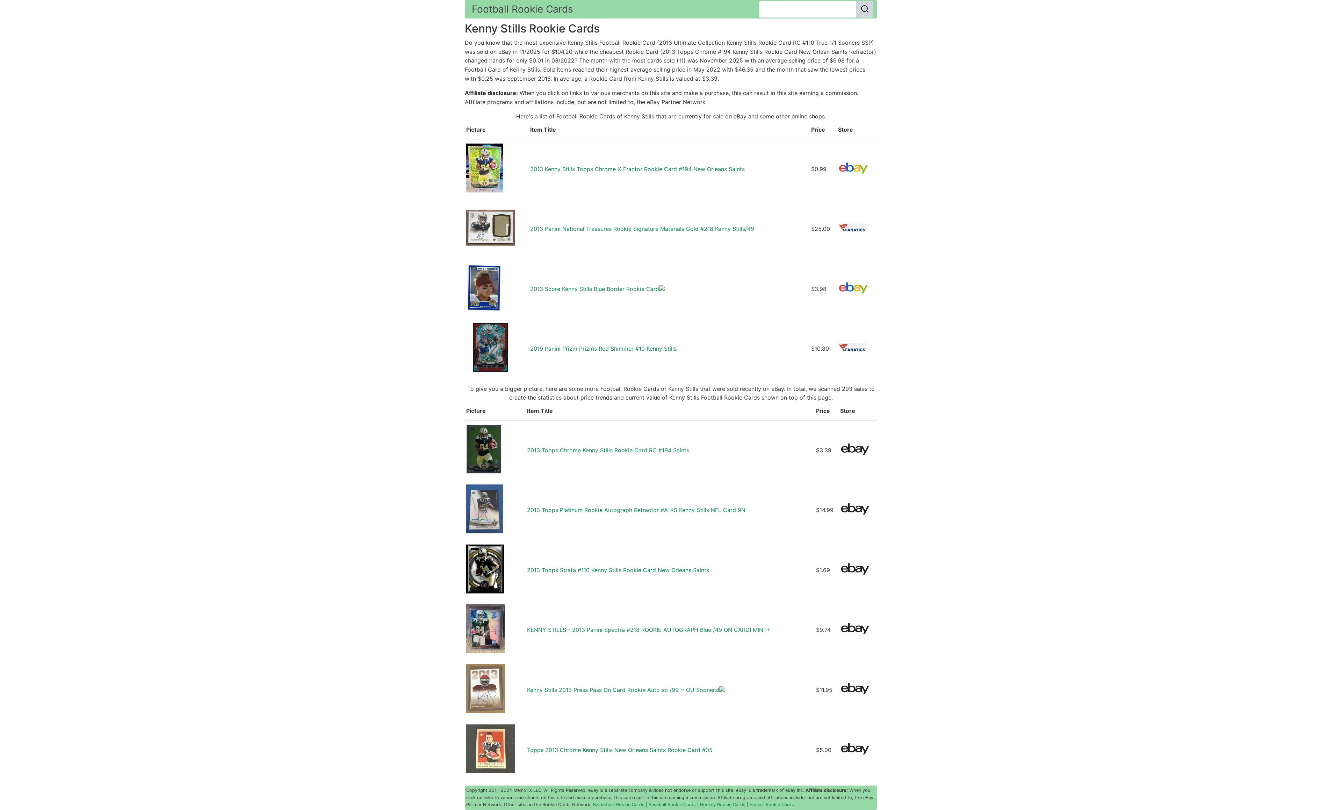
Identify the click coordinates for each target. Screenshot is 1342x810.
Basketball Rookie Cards (618, 804)
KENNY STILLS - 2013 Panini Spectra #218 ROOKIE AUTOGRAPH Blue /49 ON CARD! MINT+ (648, 629)
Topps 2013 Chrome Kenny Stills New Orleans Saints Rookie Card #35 (620, 749)
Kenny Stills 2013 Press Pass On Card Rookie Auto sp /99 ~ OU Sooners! (623, 689)
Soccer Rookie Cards (772, 804)
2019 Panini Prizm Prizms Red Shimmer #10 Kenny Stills (603, 348)
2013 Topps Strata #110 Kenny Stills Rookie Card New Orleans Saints (618, 570)
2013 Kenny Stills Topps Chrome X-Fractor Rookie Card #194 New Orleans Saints (637, 169)
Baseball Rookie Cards (672, 804)
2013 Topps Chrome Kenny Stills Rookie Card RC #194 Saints (608, 450)
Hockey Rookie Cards (722, 804)
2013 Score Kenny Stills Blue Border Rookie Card (594, 288)
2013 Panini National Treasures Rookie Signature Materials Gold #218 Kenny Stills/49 (642, 228)
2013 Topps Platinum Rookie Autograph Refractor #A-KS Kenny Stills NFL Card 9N (636, 509)
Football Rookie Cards (522, 9)
